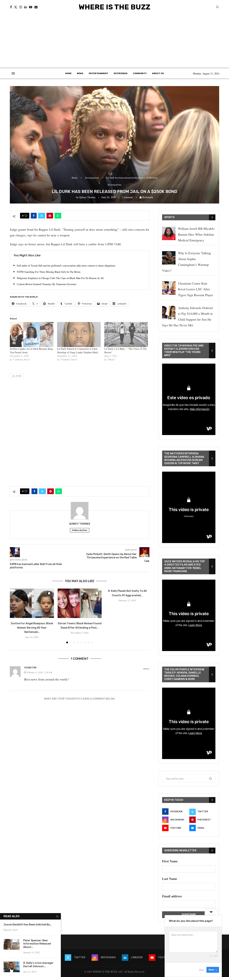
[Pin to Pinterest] (50, 215)
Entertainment (98, 73)
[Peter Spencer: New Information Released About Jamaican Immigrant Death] (12, 944)
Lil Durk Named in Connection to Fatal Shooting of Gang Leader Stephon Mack (77, 350)
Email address (172, 896)
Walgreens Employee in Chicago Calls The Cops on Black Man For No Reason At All (60, 278)
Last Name (169, 878)
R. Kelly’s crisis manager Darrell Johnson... (38, 964)
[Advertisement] (114, 41)
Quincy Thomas (87, 197)
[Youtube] (30, 7)
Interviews (121, 73)
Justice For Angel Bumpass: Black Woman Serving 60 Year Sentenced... (32, 628)
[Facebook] (11, 7)
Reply (146, 669)
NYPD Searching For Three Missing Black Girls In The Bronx (49, 271)
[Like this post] (26, 215)
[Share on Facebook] (34, 215)
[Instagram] (20, 7)
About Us (158, 73)
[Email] (36, 7)
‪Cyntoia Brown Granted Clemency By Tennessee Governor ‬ (47, 284)
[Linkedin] (25, 7)
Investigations (92, 177)
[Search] (217, 7)
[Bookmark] (49, 593)
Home (68, 73)
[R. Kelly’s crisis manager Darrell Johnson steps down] (12, 966)
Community (140, 73)
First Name (170, 861)
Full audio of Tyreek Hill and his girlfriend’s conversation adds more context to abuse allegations (66, 265)
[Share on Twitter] (41, 215)
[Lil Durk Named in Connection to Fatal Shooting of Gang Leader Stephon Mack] (79, 334)
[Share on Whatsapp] (58, 215)
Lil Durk (16, 376)
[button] (15, 616)
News (80, 73)
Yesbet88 (30, 667)
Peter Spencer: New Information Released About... (37, 944)
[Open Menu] (13, 73)
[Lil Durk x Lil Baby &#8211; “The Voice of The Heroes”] (126, 334)
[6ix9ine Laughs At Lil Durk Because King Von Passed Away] (31, 334)
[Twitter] (15, 7)
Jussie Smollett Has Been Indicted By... (28, 924)
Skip (201, 969)
